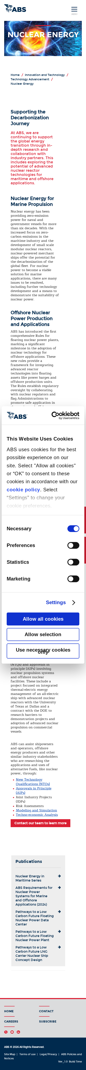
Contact (46, 1011)
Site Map (9, 1054)
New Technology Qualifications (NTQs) (33, 782)
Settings (56, 602)
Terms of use (27, 1054)
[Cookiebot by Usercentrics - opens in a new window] (61, 415)
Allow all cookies (43, 619)
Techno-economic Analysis (37, 815)
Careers (11, 1021)
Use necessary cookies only (43, 651)
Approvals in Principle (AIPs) (33, 791)
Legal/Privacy (48, 1054)
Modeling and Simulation (36, 810)
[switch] (73, 545)
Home (9, 1011)
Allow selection (43, 634)
